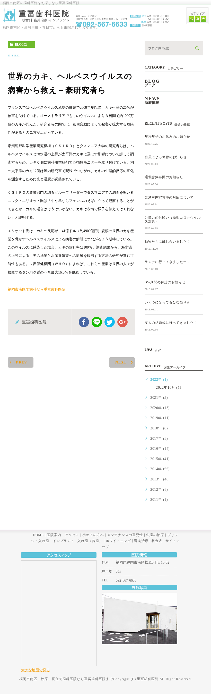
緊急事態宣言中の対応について (169, 197)
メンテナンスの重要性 (125, 535)
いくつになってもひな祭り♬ (167, 302)
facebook (84, 322)
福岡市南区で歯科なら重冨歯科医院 (36, 289)
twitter (109, 322)
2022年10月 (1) (168, 387)
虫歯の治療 (155, 535)
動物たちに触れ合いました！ (167, 241)
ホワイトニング (118, 541)
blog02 (21, 44)
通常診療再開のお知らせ (164, 177)
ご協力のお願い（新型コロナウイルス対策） (173, 219)
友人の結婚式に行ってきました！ (171, 322)
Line (97, 322)
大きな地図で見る (35, 670)
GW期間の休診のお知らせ (165, 282)
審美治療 (141, 541)
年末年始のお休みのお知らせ (167, 137)
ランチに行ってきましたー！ (167, 262)
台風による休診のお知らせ (166, 157)
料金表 (157, 541)
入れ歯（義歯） (90, 541)
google (122, 322)
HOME (38, 535)
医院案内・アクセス (63, 535)
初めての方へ (93, 535)
